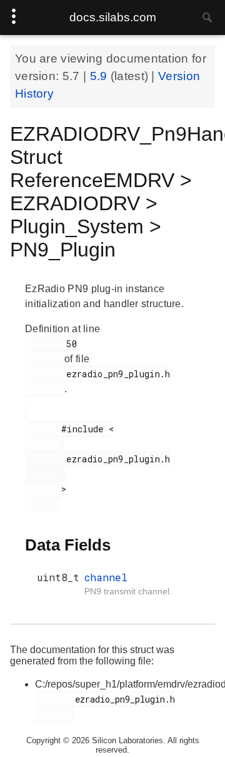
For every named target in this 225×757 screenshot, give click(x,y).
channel (106, 577)
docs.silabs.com (112, 17)
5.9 (100, 76)
